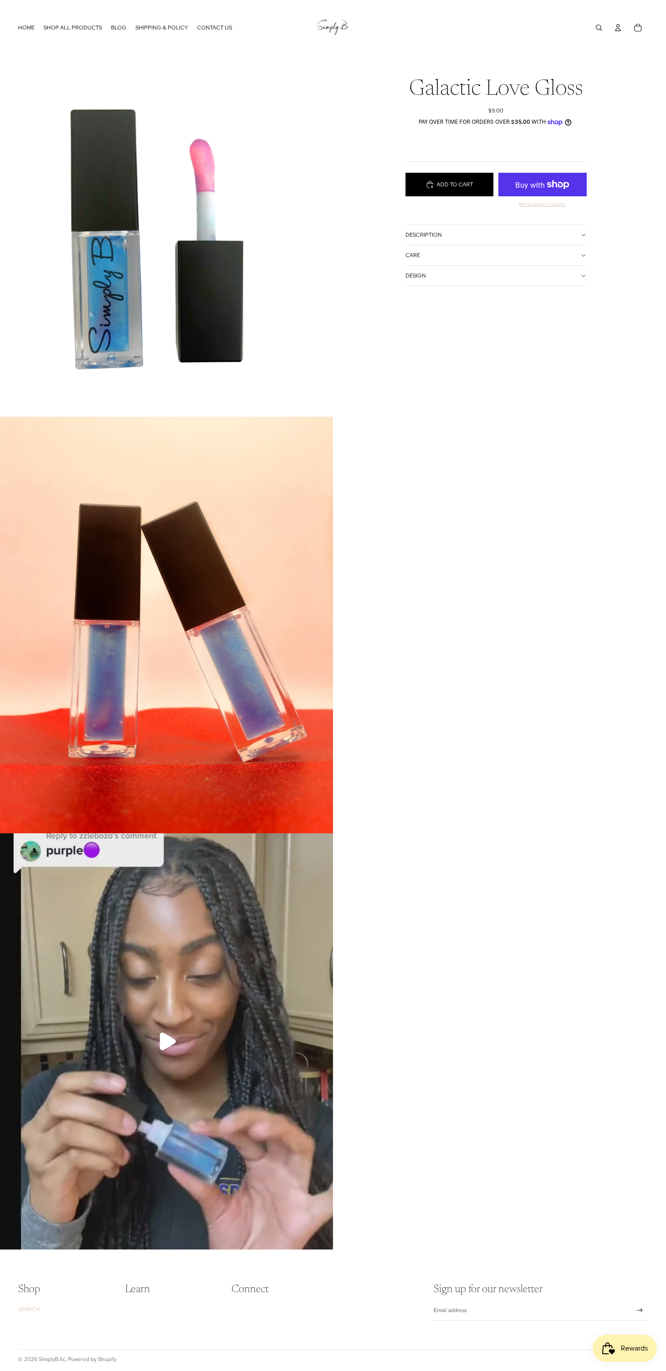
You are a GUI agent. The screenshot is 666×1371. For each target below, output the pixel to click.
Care (412, 255)
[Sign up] (640, 1310)
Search (29, 1309)
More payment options (542, 204)
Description (423, 234)
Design (415, 275)
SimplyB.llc (52, 1359)
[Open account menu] (618, 28)
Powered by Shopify (92, 1359)
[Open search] (599, 28)
